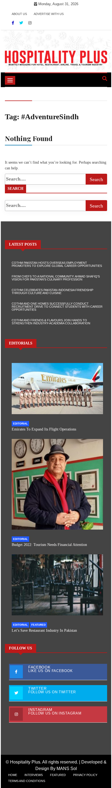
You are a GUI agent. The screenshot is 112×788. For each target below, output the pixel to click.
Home (12, 775)
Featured (38, 624)
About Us (19, 14)
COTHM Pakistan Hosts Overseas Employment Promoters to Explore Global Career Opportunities (57, 264)
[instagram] (30, 23)
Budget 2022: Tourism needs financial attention (49, 545)
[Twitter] (21, 23)
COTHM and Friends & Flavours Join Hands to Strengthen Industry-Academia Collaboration (51, 322)
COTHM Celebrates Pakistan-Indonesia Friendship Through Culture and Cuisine (52, 291)
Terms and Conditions (26, 781)
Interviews (33, 775)
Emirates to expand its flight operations (44, 429)
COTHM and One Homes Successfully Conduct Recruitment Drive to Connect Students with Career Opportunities (57, 306)
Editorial (20, 423)
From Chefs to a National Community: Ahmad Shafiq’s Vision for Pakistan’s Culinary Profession (56, 278)
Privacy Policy (85, 775)
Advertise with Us (49, 14)
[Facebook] (13, 23)
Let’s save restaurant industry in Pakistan (44, 630)
